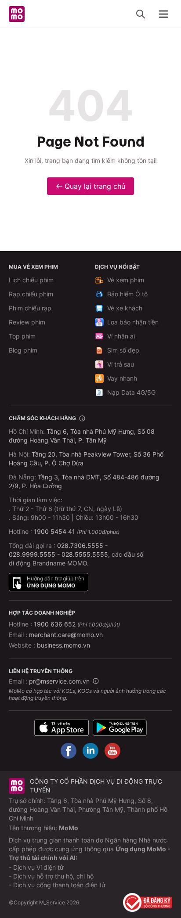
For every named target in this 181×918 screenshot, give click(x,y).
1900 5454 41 (54, 531)
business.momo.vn (63, 645)
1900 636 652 (77, 624)
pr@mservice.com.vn (59, 681)
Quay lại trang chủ (95, 186)
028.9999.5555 (32, 554)
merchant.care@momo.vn (66, 634)
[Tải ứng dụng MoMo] (61, 728)
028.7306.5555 (80, 545)
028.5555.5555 (85, 554)
